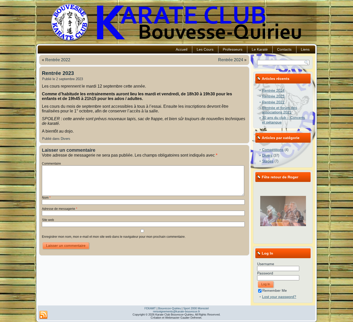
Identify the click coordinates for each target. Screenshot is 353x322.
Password (265, 273)
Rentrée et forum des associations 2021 (279, 110)
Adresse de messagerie (59, 209)
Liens (305, 49)
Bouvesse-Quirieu (169, 308)
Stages (267, 161)
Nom (46, 198)
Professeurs (232, 49)
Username (265, 264)
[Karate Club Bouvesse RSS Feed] (43, 315)
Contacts (284, 49)
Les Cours (205, 49)
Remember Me (274, 290)
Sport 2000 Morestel (196, 308)
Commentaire (51, 163)
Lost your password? (279, 297)
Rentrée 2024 (230, 60)
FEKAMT (150, 308)
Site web (48, 220)
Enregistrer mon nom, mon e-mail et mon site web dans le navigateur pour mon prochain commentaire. (114, 237)
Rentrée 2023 (273, 96)
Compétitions (272, 150)
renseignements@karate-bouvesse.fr (176, 311)
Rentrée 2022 (57, 60)
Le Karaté (260, 49)
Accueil (181, 49)
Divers (65, 139)
